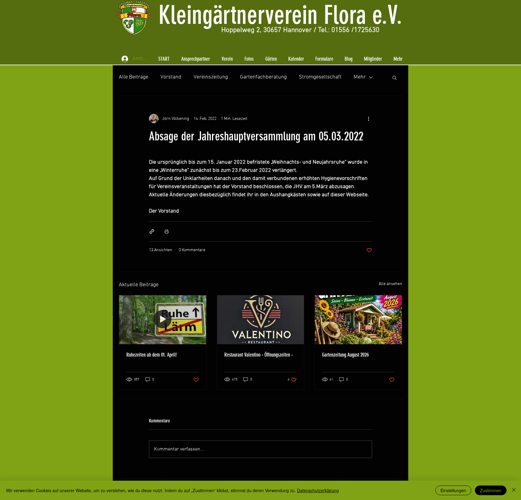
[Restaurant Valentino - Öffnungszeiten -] (260, 319)
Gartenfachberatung (263, 77)
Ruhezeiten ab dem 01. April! (151, 354)
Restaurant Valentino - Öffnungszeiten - (258, 354)
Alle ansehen (390, 284)
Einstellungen (453, 490)
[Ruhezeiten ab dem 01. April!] (162, 319)
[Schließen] (513, 490)
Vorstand (171, 77)
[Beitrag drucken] (166, 231)
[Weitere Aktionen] (368, 118)
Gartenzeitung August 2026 (345, 354)
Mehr (360, 77)
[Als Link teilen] (152, 231)
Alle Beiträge (133, 77)
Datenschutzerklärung (318, 490)
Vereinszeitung (211, 77)
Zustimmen (490, 490)
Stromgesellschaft (320, 77)
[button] (195, 59)
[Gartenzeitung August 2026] (358, 319)
